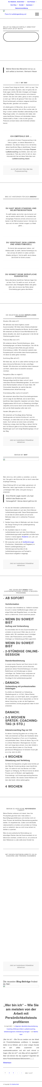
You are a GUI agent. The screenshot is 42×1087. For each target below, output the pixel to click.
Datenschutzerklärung (21, 8)
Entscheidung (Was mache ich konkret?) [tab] (15, 393)
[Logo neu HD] (17, 14)
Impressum (29, 5)
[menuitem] (16, 1)
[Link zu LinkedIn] (34, 1084)
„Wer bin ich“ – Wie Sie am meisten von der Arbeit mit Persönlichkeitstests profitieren (21, 1013)
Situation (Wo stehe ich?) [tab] (11, 321)
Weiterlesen (7, 1062)
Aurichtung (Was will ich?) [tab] (11, 358)
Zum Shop (13, 5)
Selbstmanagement (9, 1031)
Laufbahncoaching (29, 1029)
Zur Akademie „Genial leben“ (16, 1)
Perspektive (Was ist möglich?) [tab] (13, 374)
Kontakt (21, 5)
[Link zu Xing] (30, 1084)
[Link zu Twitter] (27, 1084)
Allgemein (18, 1026)
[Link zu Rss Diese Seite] (37, 1084)
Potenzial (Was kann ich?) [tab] (11, 340)
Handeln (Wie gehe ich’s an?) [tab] (12, 411)
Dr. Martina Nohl (14, 1084)
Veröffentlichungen (28, 542)
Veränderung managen (23, 1031)
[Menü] (36, 14)
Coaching (9, 1029)
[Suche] (31, 14)
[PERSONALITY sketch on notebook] (21, 992)
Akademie (25, 537)
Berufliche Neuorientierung (30, 1026)
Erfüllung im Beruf (18, 1029)
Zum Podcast (31, 1)
